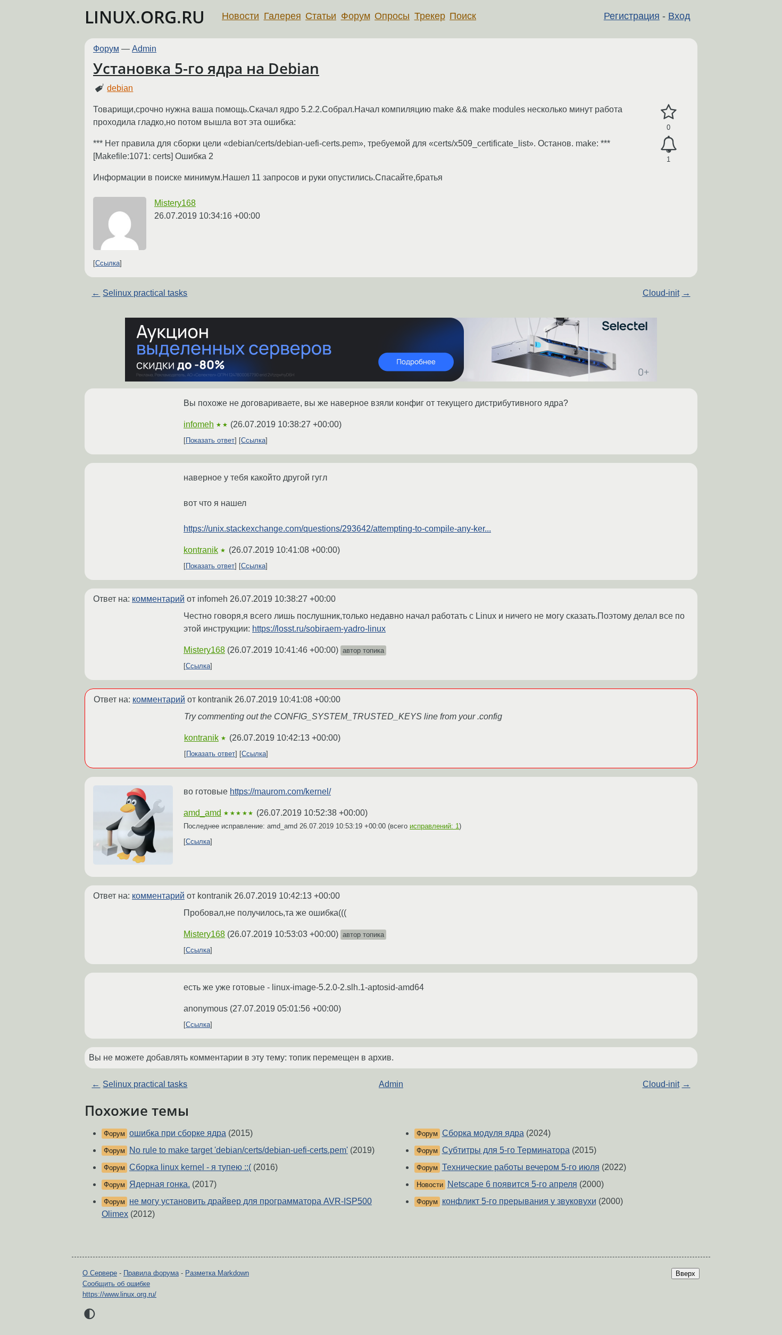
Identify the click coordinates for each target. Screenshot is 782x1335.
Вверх (685, 1274)
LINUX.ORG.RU (145, 16)
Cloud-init (661, 292)
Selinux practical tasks (145, 292)
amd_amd (202, 812)
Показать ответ (210, 440)
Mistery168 (175, 203)
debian (120, 88)
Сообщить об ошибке (116, 1284)
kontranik (201, 549)
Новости (240, 16)
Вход (679, 16)
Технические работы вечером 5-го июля (521, 1167)
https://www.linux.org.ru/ (119, 1294)
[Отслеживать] (668, 144)
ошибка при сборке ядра (177, 1133)
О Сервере (99, 1273)
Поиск (463, 16)
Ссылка (107, 263)
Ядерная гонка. (159, 1184)
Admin (144, 48)
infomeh (199, 424)
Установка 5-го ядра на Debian (206, 68)
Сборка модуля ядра (483, 1133)
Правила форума (151, 1273)
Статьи (320, 16)
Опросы (392, 16)
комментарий (158, 598)
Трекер (429, 16)
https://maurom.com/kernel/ (280, 791)
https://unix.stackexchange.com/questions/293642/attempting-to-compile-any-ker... (337, 528)
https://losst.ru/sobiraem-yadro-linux (319, 628)
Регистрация (632, 16)
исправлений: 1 (434, 826)
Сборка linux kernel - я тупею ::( (190, 1167)
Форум (355, 16)
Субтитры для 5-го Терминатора (506, 1150)
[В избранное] (668, 112)
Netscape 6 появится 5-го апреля (512, 1184)
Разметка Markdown (217, 1273)
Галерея (282, 16)
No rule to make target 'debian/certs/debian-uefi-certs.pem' (238, 1150)
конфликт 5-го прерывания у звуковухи (519, 1201)
